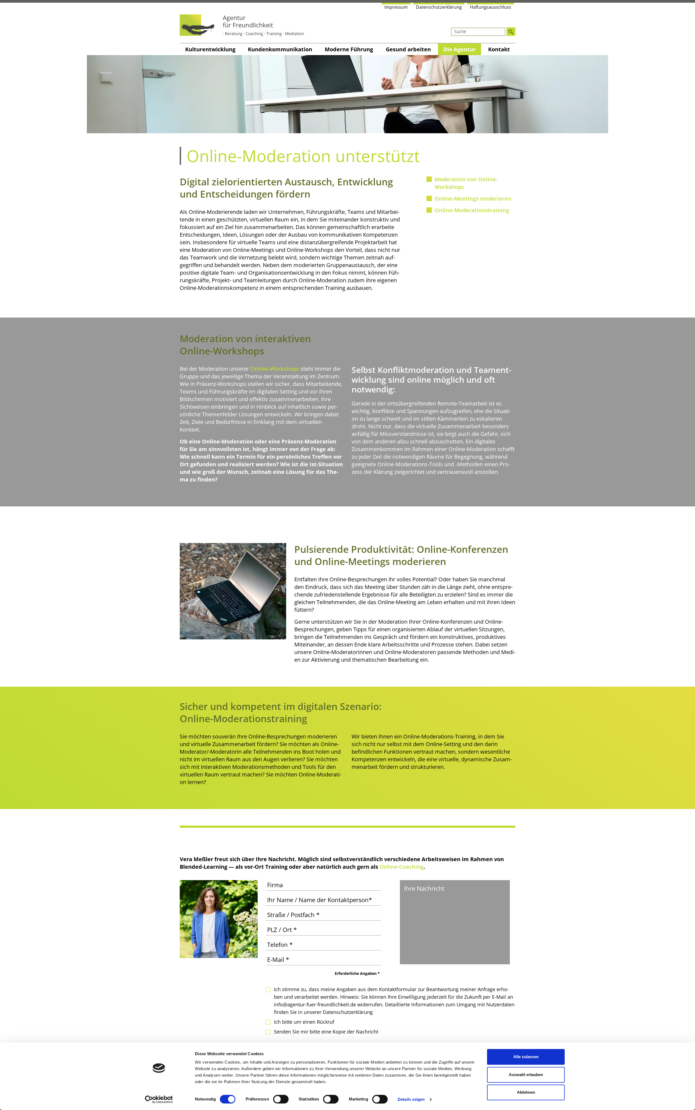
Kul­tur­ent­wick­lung (210, 49)
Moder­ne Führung (349, 49)
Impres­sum (396, 7)
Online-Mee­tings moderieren (473, 198)
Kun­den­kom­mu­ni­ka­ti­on (280, 49)
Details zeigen (411, 1099)
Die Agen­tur (459, 49)
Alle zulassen (526, 1056)
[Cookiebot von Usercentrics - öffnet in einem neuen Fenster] (159, 1099)
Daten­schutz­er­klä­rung (439, 7)
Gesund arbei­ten (408, 49)
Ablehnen (526, 1092)
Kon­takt (499, 49)
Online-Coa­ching (402, 866)
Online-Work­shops (274, 368)
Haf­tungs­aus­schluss (490, 7)
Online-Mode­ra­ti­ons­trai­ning (472, 210)
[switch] (281, 1099)
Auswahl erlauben (526, 1074)
